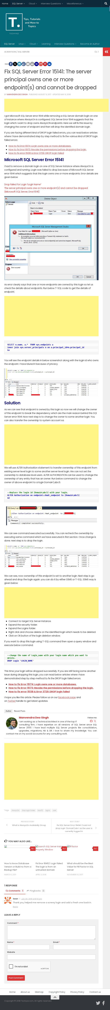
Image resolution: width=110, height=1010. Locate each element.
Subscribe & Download (57, 516)
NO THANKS (57, 524)
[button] (57, 490)
